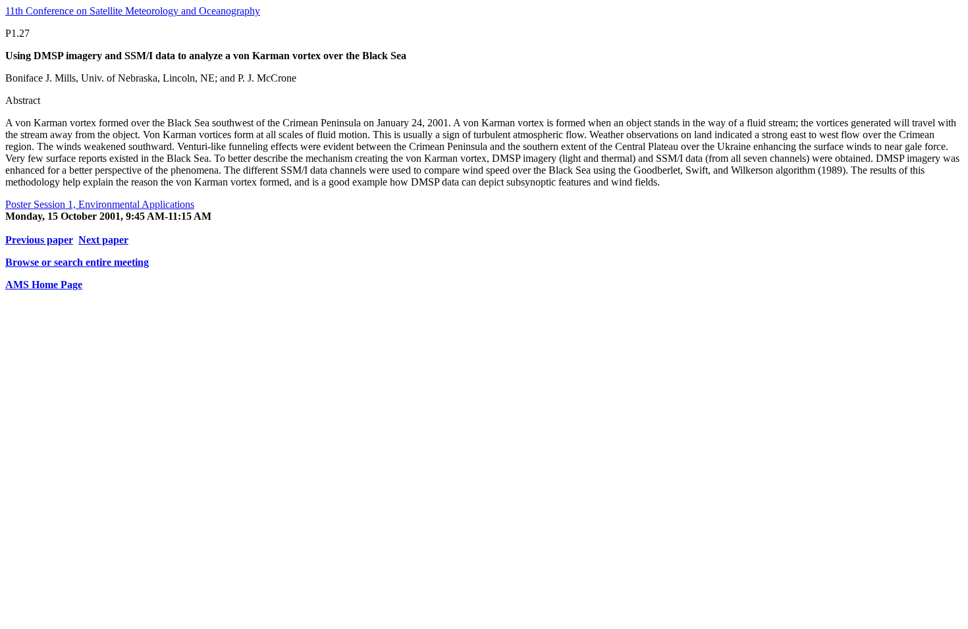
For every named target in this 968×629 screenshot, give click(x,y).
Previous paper (39, 239)
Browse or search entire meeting (77, 262)
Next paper (103, 239)
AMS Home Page (43, 284)
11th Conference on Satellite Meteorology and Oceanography (132, 10)
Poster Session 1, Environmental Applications (99, 204)
